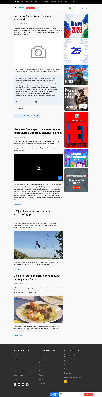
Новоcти (16, 2)
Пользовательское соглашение (24, 371)
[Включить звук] (60, 178)
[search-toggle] (86, 8)
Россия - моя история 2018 (73, 377)
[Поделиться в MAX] (24, 115)
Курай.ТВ (72, 2)
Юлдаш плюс (45, 2)
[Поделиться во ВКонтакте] (28, 115)
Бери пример (68, 369)
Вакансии (17, 363)
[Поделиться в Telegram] (34, 115)
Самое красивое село (71, 365)
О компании (17, 359)
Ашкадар (53, 2)
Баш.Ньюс (17, 355)
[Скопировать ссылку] (37, 115)
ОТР (40, 387)
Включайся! (68, 373)
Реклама (16, 379)
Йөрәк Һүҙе (68, 361)
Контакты (17, 367)
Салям (65, 2)
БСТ (22, 2)
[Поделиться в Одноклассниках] (31, 115)
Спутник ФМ (28, 2)
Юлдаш (36, 2)
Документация (18, 375)
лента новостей (42, 8)
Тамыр (60, 2)
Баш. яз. (74, 8)
